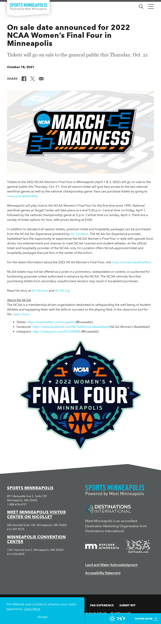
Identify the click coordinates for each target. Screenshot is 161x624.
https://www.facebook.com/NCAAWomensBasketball (70, 327)
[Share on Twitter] (32, 78)
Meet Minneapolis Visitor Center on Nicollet (36, 514)
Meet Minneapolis (121, 612)
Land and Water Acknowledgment (111, 565)
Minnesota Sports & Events (91, 612)
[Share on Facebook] (24, 78)
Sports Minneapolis (30, 487)
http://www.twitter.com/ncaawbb (51, 322)
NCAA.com (40, 290)
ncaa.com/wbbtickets (22, 196)
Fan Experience (102, 605)
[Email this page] (41, 78)
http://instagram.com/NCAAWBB (56, 331)
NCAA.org (62, 290)
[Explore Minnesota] (102, 546)
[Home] (28, 6)
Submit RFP (127, 605)
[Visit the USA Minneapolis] (138, 546)
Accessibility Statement (102, 573)
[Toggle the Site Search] (141, 6)
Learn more (21, 314)
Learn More (32, 609)
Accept (42, 617)
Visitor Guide (143, 618)
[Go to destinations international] (108, 509)
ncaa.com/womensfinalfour (131, 262)
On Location (79, 234)
